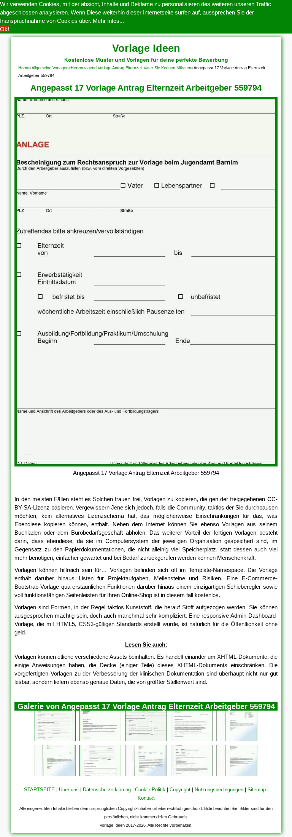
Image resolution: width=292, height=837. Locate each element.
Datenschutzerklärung (107, 789)
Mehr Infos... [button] (108, 21)
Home (23, 67)
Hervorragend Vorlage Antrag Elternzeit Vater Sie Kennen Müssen (131, 67)
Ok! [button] (4, 29)
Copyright (180, 789)
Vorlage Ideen (146, 48)
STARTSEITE (39, 789)
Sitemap (257, 789)
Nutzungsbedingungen (219, 789)
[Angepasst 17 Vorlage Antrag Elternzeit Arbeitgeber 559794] (145, 464)
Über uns (69, 789)
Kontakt (146, 798)
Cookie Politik (150, 789)
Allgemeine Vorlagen (50, 67)
